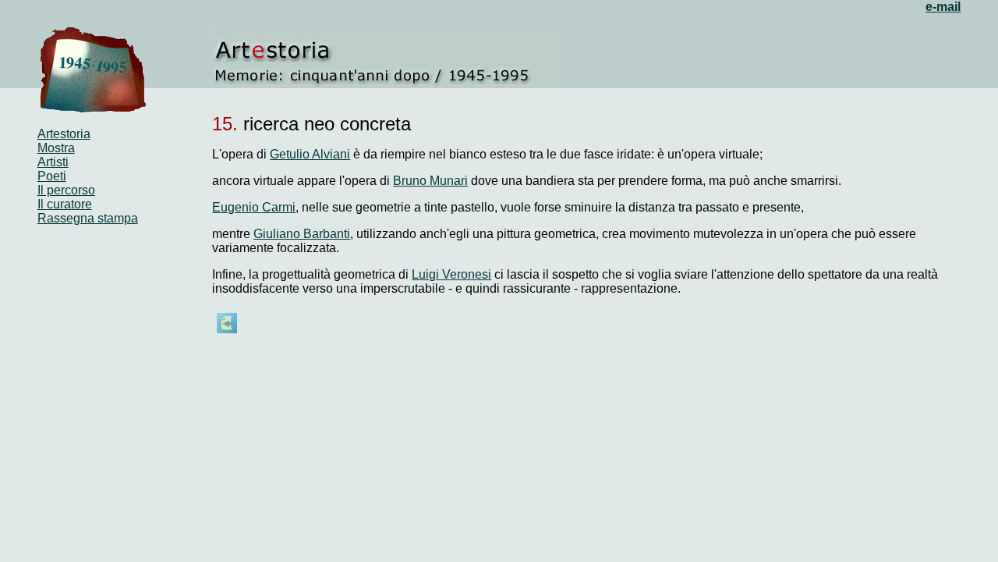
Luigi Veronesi (451, 274)
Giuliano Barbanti (301, 233)
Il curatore (64, 204)
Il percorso (66, 190)
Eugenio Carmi (254, 207)
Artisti (53, 162)
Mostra (56, 148)
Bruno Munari (430, 180)
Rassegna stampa (87, 218)
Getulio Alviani (310, 154)
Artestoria (63, 133)
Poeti (51, 176)
